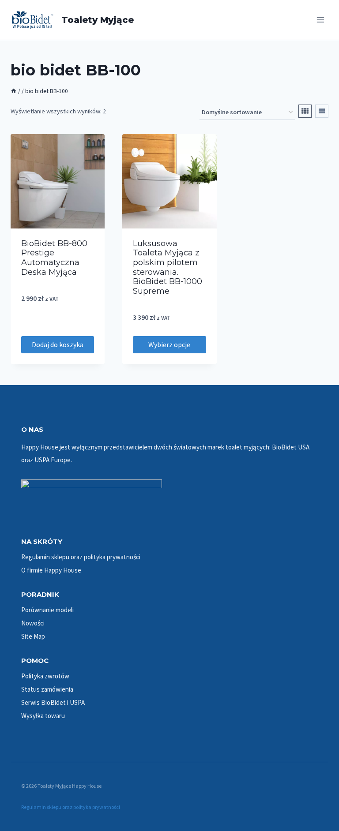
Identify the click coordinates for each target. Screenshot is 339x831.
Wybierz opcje (169, 344)
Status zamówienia (47, 689)
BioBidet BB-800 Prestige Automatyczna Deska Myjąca (54, 258)
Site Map (33, 636)
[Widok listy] (321, 111)
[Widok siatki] (305, 111)
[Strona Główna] (14, 91)
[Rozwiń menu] (320, 19)
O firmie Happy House (51, 570)
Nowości (33, 623)
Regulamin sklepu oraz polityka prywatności (80, 557)
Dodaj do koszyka (57, 344)
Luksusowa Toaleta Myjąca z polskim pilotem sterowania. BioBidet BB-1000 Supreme (167, 267)
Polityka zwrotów (45, 676)
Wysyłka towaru (43, 715)
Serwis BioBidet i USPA (53, 702)
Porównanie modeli (47, 610)
